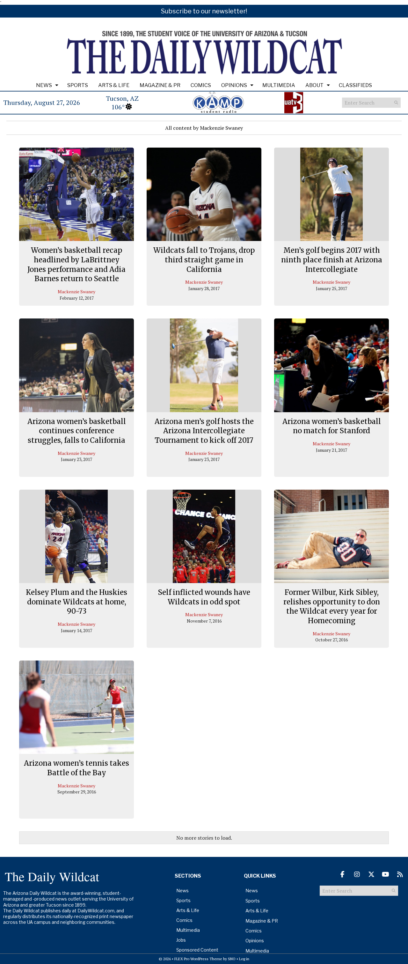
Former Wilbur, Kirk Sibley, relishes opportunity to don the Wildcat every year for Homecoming (331, 606)
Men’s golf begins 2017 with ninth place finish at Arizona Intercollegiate (331, 260)
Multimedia (278, 85)
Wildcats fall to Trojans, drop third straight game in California (204, 260)
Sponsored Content (197, 950)
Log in (244, 958)
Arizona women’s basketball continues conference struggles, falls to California (76, 431)
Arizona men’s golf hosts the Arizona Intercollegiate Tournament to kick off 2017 (204, 431)
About (314, 85)
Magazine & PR (160, 85)
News (44, 85)
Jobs (181, 940)
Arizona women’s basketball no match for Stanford (331, 426)
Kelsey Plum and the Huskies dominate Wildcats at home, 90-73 (76, 602)
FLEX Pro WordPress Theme (198, 958)
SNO (232, 958)
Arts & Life (113, 85)
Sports (77, 85)
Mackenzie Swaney (76, 291)
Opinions (234, 85)
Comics (201, 85)
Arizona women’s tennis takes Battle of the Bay (76, 768)
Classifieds (355, 85)
